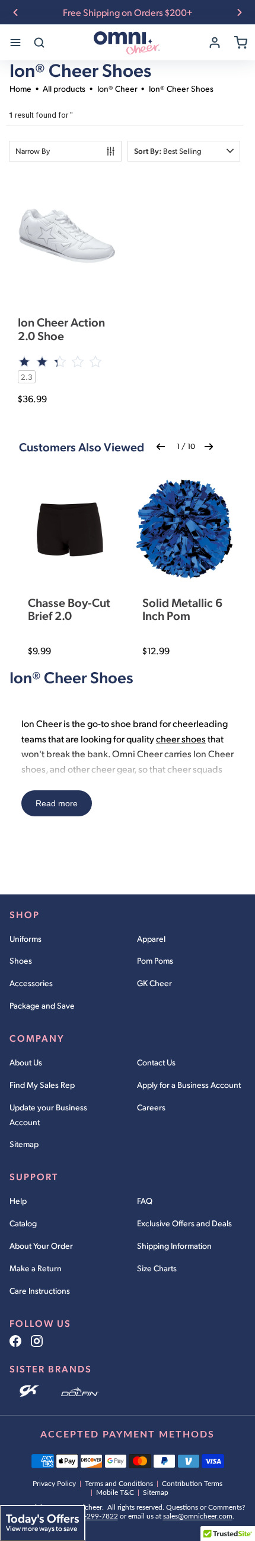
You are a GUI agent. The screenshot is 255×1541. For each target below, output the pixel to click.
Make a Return (35, 1268)
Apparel (151, 938)
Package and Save (42, 1005)
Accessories (31, 983)
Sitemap (24, 1144)
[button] (184, 151)
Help (18, 1201)
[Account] (215, 43)
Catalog (23, 1223)
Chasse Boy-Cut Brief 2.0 (69, 609)
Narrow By (32, 151)
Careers (151, 1107)
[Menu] (15, 42)
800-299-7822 (95, 1516)
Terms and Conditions (119, 1483)
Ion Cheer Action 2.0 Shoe (61, 328)
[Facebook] (15, 1341)
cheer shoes (181, 738)
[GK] (30, 1392)
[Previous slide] (15, 12)
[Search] (39, 43)
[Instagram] (37, 1341)
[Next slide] (240, 12)
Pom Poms (155, 960)
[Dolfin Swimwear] (79, 1392)
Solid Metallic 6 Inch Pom (182, 609)
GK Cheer (154, 983)
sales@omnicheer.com (197, 1516)
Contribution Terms (192, 1483)
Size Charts (157, 1268)
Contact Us (156, 1062)
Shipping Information (174, 1245)
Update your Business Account (48, 1114)
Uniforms (25, 938)
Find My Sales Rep (42, 1085)
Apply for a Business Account (189, 1085)
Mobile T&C (115, 1492)
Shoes (20, 960)
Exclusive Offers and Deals (184, 1223)
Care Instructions (39, 1290)
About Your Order (41, 1245)
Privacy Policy (54, 1483)
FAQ (144, 1201)
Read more (57, 803)
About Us (25, 1062)
